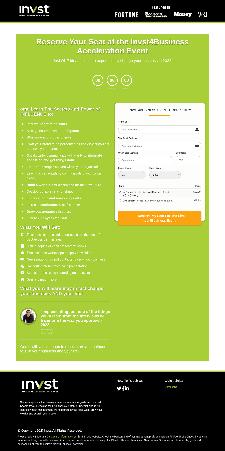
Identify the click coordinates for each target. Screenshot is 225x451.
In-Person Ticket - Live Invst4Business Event (146, 192)
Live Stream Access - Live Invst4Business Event (147, 200)
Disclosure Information (60, 436)
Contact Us (171, 386)
